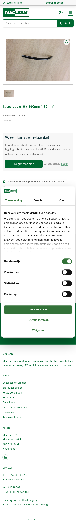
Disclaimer (9, 412)
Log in (64, 164)
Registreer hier (24, 164)
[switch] (67, 272)
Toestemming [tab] (13, 200)
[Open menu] (70, 12)
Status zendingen (12, 387)
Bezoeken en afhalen (15, 382)
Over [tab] (62, 200)
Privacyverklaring (12, 417)
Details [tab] (38, 200)
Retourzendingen (12, 392)
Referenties (9, 397)
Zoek (68, 23)
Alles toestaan (38, 309)
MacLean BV (42, 519)
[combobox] (38, 23)
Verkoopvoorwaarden (15, 407)
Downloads (9, 402)
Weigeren (38, 330)
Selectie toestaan (38, 319)
